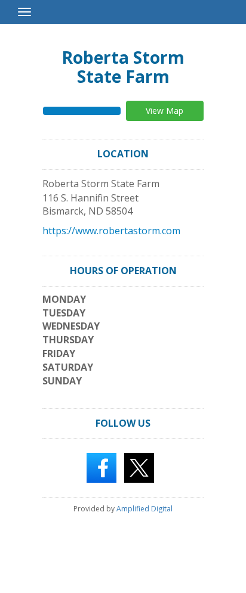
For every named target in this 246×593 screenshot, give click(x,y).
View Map (164, 110)
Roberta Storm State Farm (122, 67)
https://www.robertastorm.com (111, 230)
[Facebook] (101, 467)
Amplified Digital (144, 509)
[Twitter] (139, 467)
